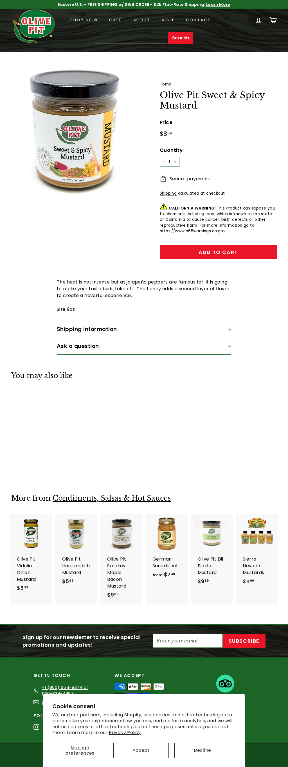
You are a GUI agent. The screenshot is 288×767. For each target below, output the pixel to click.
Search (180, 38)
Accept (141, 750)
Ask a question (78, 346)
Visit (168, 20)
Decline (202, 750)
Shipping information (87, 329)
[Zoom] (76, 131)
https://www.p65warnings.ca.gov (193, 231)
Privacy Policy (125, 732)
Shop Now (84, 20)
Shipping (168, 193)
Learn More (218, 4)
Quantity (171, 150)
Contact (198, 20)
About (141, 20)
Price (166, 122)
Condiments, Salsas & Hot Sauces (112, 498)
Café (115, 20)
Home (166, 84)
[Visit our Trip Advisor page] (225, 684)
